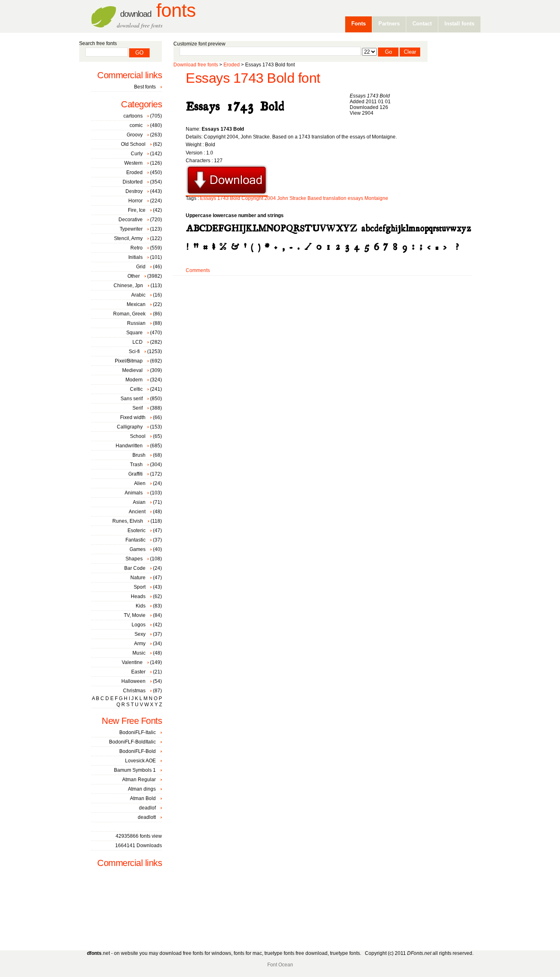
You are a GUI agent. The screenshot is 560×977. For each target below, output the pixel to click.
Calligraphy (130, 427)
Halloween (133, 681)
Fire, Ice (137, 210)
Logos (139, 625)
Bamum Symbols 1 (135, 770)
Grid (141, 267)
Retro (136, 248)
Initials (135, 257)
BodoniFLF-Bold (137, 751)
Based (314, 198)
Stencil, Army (128, 238)
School (138, 436)
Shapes (134, 559)
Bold (235, 198)
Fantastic (135, 540)
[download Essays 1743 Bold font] (227, 194)
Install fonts (459, 23)
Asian (139, 502)
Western (133, 163)
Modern (134, 380)
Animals (134, 493)
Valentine (132, 662)
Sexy (140, 634)
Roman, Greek (129, 314)
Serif (137, 408)
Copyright (252, 198)
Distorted (133, 182)
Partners (389, 23)
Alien (140, 483)
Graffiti (135, 474)
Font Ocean (280, 965)
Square (134, 332)
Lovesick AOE (140, 761)
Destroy (134, 191)
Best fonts (145, 87)
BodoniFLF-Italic (137, 732)
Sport (140, 587)
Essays (208, 198)
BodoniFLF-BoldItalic (132, 742)
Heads (138, 596)
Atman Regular (139, 779)
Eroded (231, 65)
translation (334, 198)
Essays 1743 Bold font (253, 78)
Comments (198, 270)
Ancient (137, 512)
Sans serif (132, 398)
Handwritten (129, 446)
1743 (223, 198)
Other (133, 276)
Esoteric (136, 530)
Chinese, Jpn (128, 285)
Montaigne (376, 198)
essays (355, 198)
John (282, 198)
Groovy (135, 135)
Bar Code (135, 568)
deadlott (147, 817)
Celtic (136, 389)
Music (139, 653)
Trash (136, 464)
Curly (137, 153)
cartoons (133, 116)
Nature (138, 577)
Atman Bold (143, 798)
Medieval (132, 370)
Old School (133, 144)
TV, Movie (135, 615)
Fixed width (133, 417)
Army (140, 643)
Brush (139, 455)
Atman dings (142, 789)
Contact (422, 23)
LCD (137, 342)
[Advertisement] (322, 301)
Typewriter (131, 229)
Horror (135, 201)
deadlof (147, 808)
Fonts (158, 10)
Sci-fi (134, 351)
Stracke (297, 198)
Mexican (136, 304)
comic (136, 125)
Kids (141, 606)
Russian (136, 323)
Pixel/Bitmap (129, 361)
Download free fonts (195, 65)
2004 (270, 198)
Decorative (130, 219)
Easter (138, 672)
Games (138, 549)
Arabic (138, 295)
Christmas (134, 691)
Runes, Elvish (127, 521)
